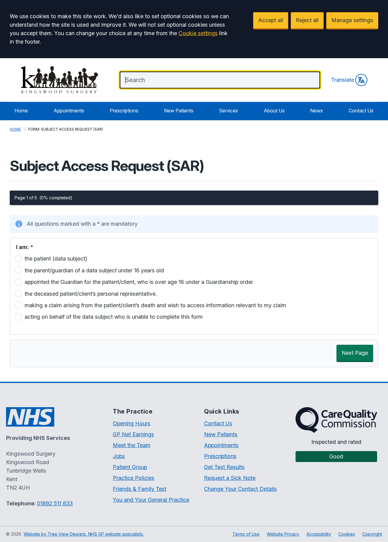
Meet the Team (131, 445)
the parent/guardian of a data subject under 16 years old (94, 270)
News (316, 111)
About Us (274, 111)
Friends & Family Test (139, 489)
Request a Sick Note (230, 478)
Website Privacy (283, 534)
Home (21, 111)
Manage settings (352, 20)
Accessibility (318, 534)
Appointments (69, 111)
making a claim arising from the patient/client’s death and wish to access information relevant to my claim (155, 305)
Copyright (372, 534)
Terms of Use (245, 534)
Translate (342, 80)
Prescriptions (124, 111)
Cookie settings (198, 33)
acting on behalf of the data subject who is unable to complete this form (114, 317)
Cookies (346, 534)
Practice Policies (133, 478)
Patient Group (130, 467)
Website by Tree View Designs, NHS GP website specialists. (84, 534)
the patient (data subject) (56, 258)
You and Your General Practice (151, 500)
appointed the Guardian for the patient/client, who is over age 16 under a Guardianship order (139, 282)
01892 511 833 (55, 503)
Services (228, 111)
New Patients (178, 111)
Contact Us (361, 111)
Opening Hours (131, 423)
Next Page (355, 353)
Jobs (119, 456)
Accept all (270, 20)
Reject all (307, 20)
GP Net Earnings (133, 434)
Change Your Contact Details (240, 489)
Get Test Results (224, 467)
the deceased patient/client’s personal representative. (91, 294)
